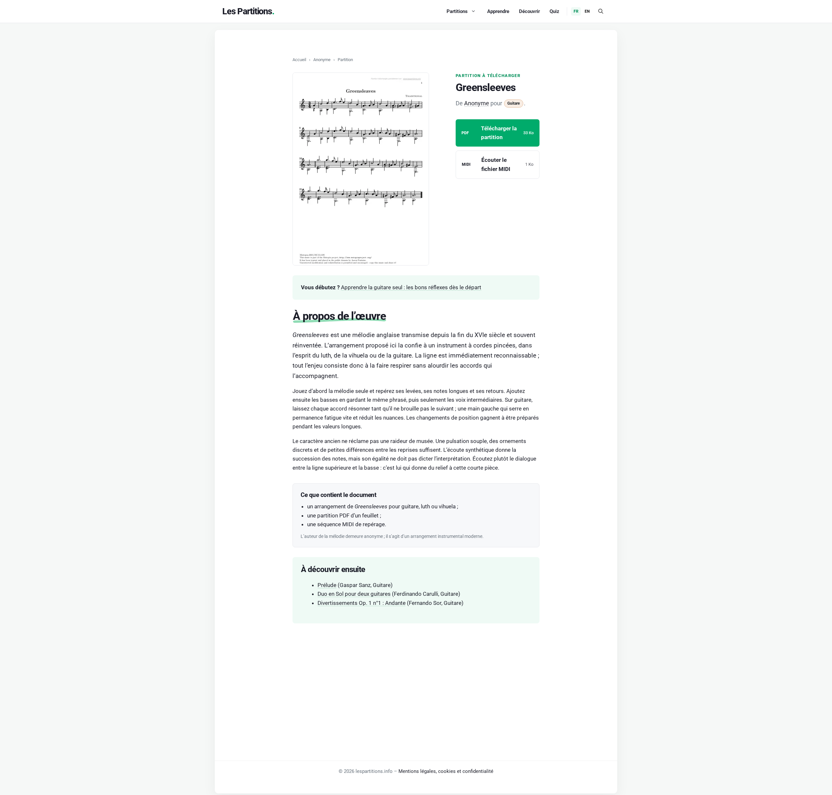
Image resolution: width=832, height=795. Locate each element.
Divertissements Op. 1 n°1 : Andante (362, 603)
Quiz (554, 11)
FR (576, 11)
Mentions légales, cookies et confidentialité (445, 771)
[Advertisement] (416, 678)
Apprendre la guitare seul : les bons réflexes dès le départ (411, 287)
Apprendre (498, 11)
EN (587, 11)
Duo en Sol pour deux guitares (354, 594)
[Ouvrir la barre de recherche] (601, 11)
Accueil (299, 59)
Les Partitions (247, 11)
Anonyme (322, 59)
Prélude (327, 585)
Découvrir (529, 11)
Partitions (457, 11)
